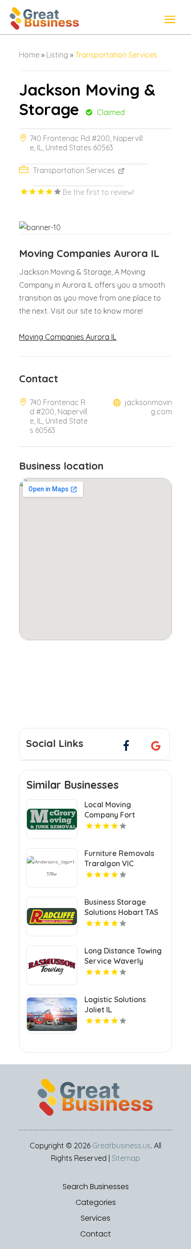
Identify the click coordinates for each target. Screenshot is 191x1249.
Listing (57, 54)
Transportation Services (116, 54)
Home (29, 54)
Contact (95, 1234)
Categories (96, 1202)
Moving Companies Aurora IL (67, 336)
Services (95, 1218)
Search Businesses (96, 1187)
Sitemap (126, 1158)
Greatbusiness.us (121, 1145)
